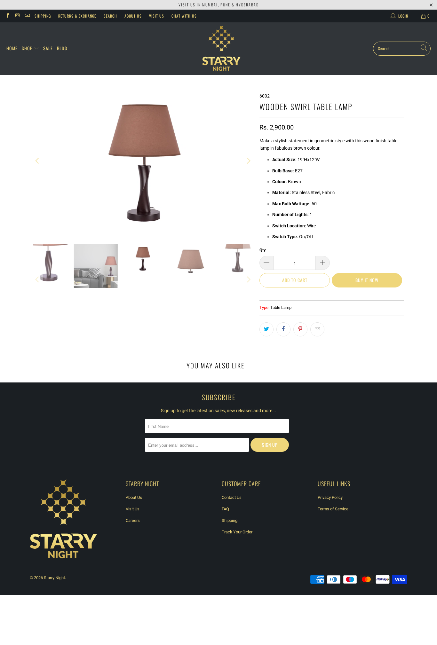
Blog (62, 48)
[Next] (248, 161)
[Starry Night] (221, 49)
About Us (133, 16)
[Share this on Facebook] (283, 329)
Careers (133, 520)
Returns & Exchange (77, 16)
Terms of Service (333, 509)
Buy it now (366, 280)
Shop (28, 48)
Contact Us (232, 497)
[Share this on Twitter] (266, 329)
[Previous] (38, 161)
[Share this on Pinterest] (300, 329)
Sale (48, 48)
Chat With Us (184, 16)
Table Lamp (280, 307)
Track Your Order (237, 532)
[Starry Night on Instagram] (17, 16)
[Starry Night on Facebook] (7, 16)
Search (110, 16)
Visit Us (156, 16)
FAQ (225, 509)
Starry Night (54, 577)
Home (12, 48)
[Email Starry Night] (27, 16)
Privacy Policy (330, 497)
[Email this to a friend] (317, 329)
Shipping (43, 16)
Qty (262, 250)
